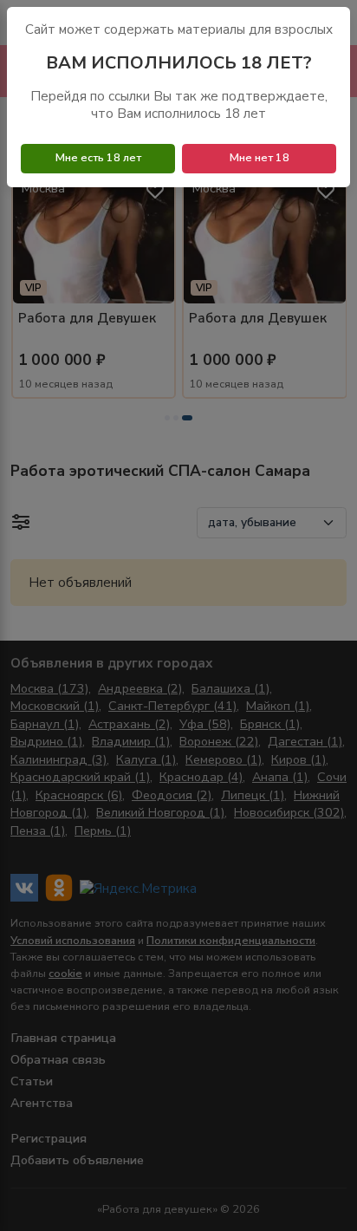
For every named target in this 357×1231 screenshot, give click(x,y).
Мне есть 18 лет (98, 158)
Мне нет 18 (259, 158)
